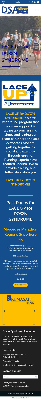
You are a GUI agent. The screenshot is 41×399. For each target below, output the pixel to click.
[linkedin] (35, 2)
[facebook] (30, 2)
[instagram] (32, 2)
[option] (20, 299)
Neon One (26, 397)
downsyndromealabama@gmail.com (20, 365)
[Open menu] (37, 10)
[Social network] (37, 2)
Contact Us (3, 2)
